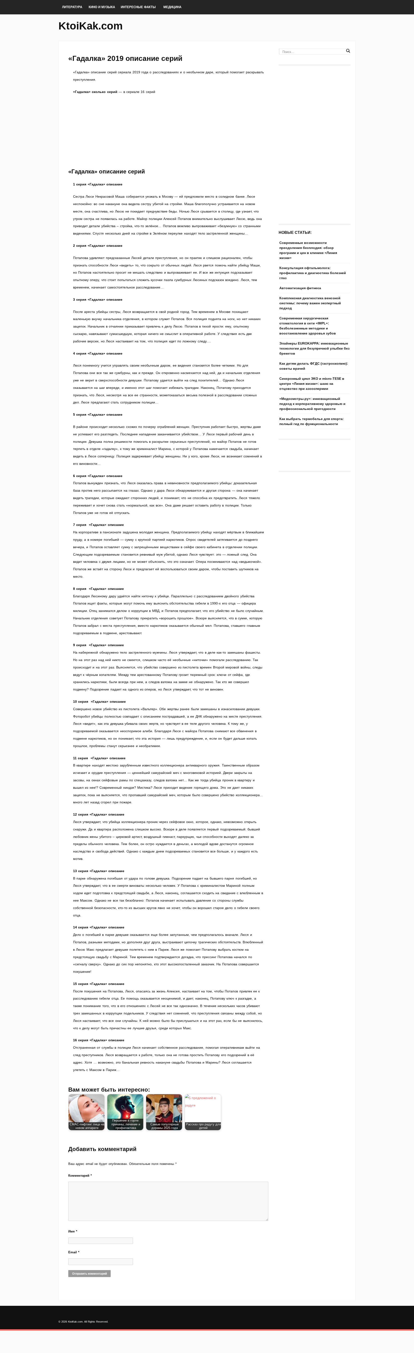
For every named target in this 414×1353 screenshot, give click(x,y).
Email (73, 1252)
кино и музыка (102, 7)
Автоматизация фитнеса (300, 288)
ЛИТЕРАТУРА (72, 7)
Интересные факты (138, 7)
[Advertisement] (168, 131)
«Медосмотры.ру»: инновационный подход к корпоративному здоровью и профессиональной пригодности (312, 404)
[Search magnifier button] (347, 50)
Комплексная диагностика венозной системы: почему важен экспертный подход (310, 303)
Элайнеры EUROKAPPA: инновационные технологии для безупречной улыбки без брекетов (314, 348)
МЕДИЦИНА (172, 7)
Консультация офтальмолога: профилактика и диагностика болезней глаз (312, 273)
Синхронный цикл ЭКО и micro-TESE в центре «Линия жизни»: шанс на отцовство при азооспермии (311, 384)
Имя (72, 1231)
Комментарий (80, 1175)
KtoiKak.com (90, 26)
